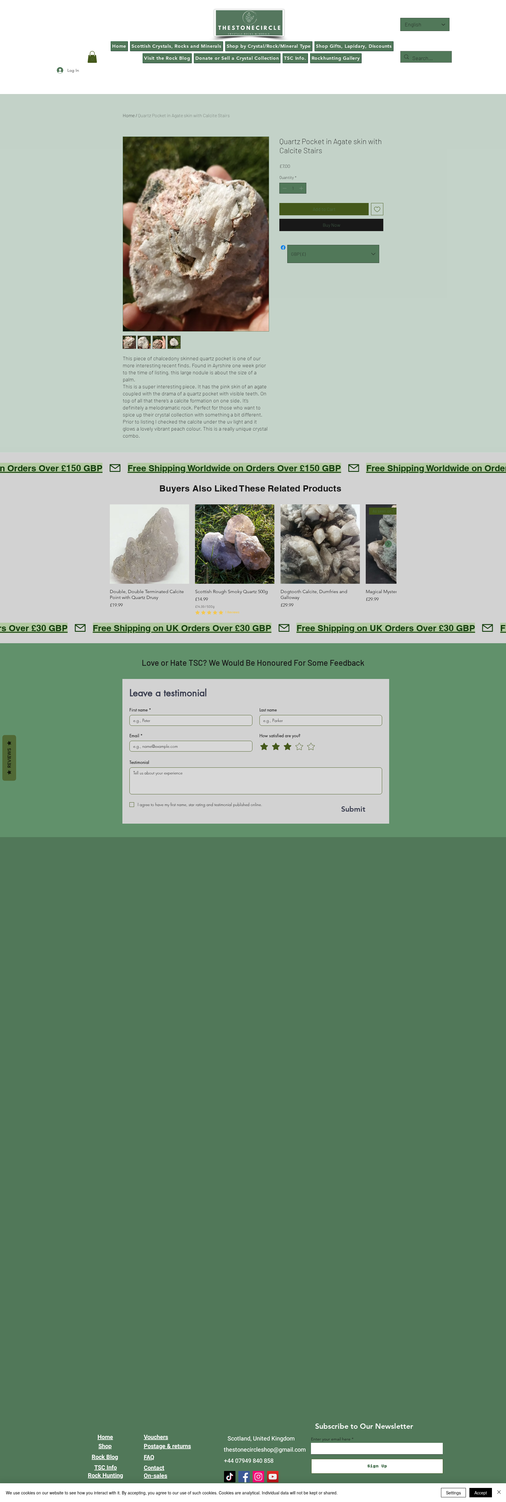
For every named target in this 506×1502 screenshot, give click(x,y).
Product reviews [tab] (141, 505)
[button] (92, 57)
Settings (453, 1493)
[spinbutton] (293, 188)
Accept (480, 1493)
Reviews (9, 758)
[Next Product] (388, 652)
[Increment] (301, 188)
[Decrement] (284, 188)
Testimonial (139, 870)
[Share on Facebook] (283, 247)
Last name (268, 818)
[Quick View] (149, 652)
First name (140, 818)
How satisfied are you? (279, 843)
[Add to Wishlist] (377, 209)
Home (129, 115)
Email (136, 843)
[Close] (498, 1492)
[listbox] (333, 254)
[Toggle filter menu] (369, 522)
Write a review (320, 466)
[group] (253, 668)
